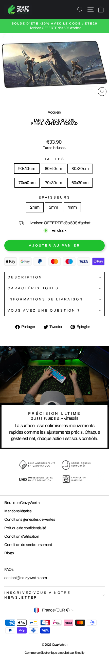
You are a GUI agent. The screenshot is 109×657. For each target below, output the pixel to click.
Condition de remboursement (28, 545)
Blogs (9, 553)
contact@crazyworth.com (25, 578)
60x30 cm (79, 182)
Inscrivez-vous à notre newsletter (37, 595)
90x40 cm (26, 168)
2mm (34, 207)
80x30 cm (80, 168)
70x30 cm (53, 182)
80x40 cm (53, 168)
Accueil (53, 112)
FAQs (8, 569)
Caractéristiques (33, 288)
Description (25, 277)
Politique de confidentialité (25, 528)
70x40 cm (27, 182)
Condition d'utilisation (21, 536)
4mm (72, 207)
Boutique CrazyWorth (22, 503)
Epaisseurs (54, 197)
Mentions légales (17, 511)
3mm (53, 207)
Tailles (54, 159)
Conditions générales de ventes (29, 519)
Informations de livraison (45, 299)
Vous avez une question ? (44, 310)
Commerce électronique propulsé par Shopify (54, 652)
